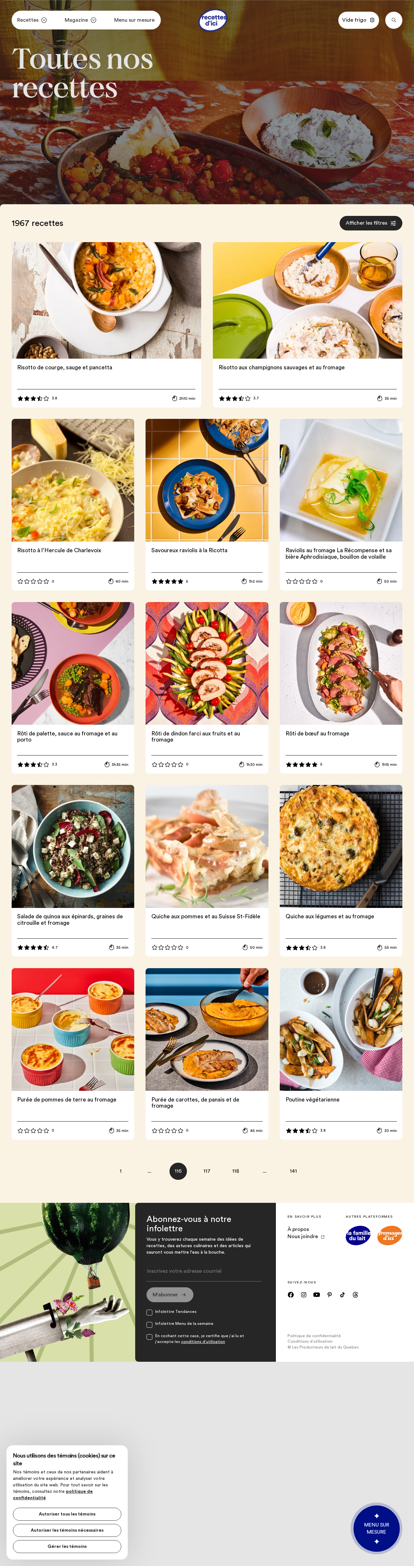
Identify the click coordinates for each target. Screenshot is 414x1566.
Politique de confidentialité (314, 1336)
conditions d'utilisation (203, 1342)
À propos (298, 1229)
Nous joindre (303, 1236)
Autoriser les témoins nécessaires (67, 1530)
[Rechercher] (393, 20)
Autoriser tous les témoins (67, 1514)
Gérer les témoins (67, 1546)
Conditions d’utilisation (310, 1341)
